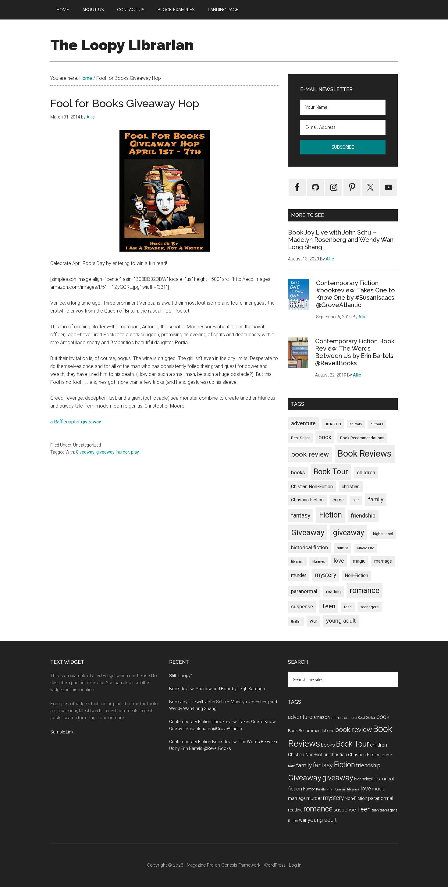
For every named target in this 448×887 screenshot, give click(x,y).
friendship (363, 515)
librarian (297, 562)
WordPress (275, 865)
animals (356, 424)
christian (351, 486)
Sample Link (61, 732)
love (339, 560)
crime (338, 500)
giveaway (105, 452)
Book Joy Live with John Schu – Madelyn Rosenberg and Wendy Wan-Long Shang (342, 240)
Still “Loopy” (180, 675)
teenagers (370, 606)
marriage (383, 561)
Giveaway (85, 452)
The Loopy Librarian (122, 45)
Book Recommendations (362, 437)
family (375, 499)
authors (377, 424)
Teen (328, 606)
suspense (302, 606)
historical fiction (309, 547)
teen (348, 607)
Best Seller (300, 438)
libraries (318, 561)
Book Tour (331, 471)
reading (333, 591)
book (324, 437)
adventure (303, 423)
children (366, 472)
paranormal (304, 591)
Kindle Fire (365, 548)
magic (359, 561)
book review (310, 454)
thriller (296, 622)
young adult (341, 620)
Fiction (330, 515)
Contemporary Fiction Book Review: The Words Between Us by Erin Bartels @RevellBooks (354, 352)
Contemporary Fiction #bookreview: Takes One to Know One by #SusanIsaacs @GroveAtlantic (355, 294)
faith (356, 500)
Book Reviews (365, 453)
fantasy (300, 515)
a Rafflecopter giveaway (75, 422)
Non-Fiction (356, 575)
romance (364, 590)
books (298, 472)
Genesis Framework (240, 865)
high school (383, 534)
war (313, 621)
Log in (295, 865)
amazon (333, 423)
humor (122, 452)
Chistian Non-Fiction (312, 486)
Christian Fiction (307, 500)
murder (298, 575)
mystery (325, 574)
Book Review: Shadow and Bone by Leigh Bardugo (217, 688)
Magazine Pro (200, 865)
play (135, 452)
